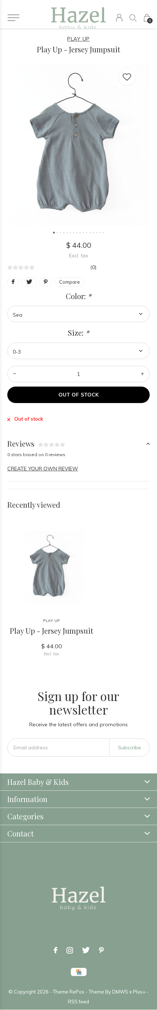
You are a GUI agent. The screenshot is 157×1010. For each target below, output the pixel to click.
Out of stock (78, 394)
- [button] (14, 374)
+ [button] (142, 374)
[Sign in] (119, 17)
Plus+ (139, 992)
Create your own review (42, 468)
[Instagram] (69, 950)
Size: (78, 333)
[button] (13, 18)
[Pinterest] (101, 950)
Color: (78, 296)
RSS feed (78, 1002)
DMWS (120, 992)
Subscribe (129, 747)
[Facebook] (55, 950)
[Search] (133, 17)
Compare (69, 282)
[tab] (78, 444)
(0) (93, 267)
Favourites (127, 77)
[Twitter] (86, 950)
